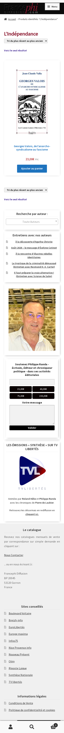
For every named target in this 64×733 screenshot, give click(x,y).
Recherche (32, 727)
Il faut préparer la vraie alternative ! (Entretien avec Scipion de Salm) (34, 274)
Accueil (12, 19)
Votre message (32, 402)
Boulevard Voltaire (20, 613)
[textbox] (32, 222)
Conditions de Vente (21, 703)
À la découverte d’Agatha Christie (33, 241)
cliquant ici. (32, 514)
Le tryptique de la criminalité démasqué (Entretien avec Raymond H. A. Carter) (34, 265)
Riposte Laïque (18, 668)
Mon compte (10, 727)
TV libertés (15, 682)
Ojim (12, 661)
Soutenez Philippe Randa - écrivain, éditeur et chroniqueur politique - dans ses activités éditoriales (32, 369)
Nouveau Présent (19, 654)
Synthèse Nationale (21, 675)
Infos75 (13, 641)
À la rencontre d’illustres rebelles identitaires (34, 255)
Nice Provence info (20, 647)
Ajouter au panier (32, 168)
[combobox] (32, 222)
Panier (49, 723)
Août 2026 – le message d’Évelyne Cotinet (34, 247)
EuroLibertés (17, 627)
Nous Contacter (13, 555)
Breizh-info (16, 620)
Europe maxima (18, 634)
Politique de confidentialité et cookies (32, 710)
